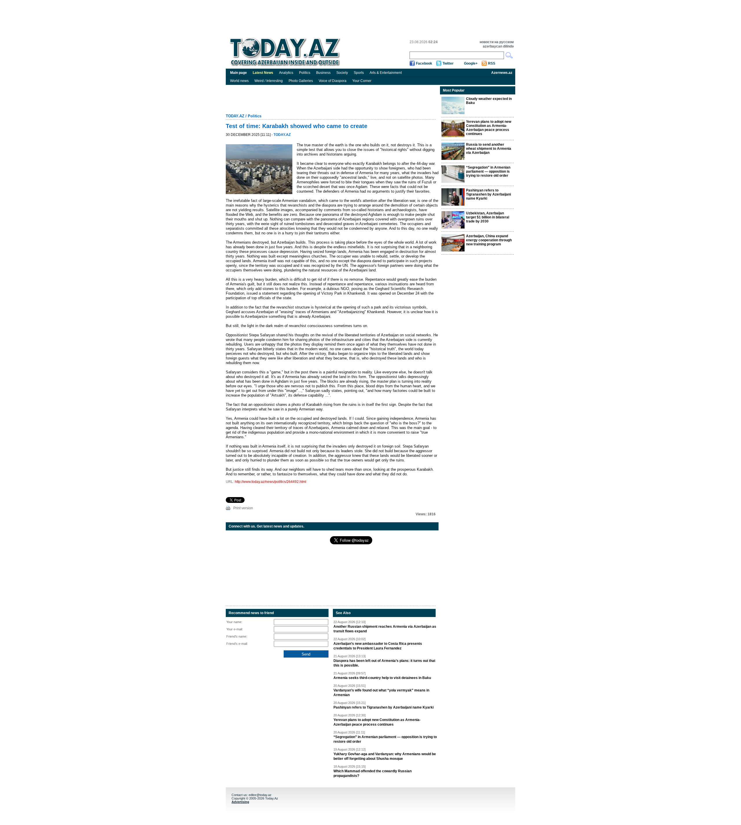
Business (323, 73)
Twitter (448, 63)
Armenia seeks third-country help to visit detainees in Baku (382, 678)
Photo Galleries (301, 81)
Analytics (286, 73)
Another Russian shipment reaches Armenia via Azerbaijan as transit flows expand (384, 629)
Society (342, 73)
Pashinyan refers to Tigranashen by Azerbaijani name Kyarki (383, 707)
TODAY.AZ (235, 116)
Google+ (471, 63)
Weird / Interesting (268, 81)
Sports (359, 73)
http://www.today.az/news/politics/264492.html (270, 482)
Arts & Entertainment (386, 73)
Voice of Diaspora (332, 81)
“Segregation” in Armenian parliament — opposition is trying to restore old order (385, 739)
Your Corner (361, 81)
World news (239, 81)
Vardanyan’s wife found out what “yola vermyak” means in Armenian (381, 692)
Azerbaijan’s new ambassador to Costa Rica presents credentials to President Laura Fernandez (377, 646)
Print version (243, 508)
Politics (304, 73)
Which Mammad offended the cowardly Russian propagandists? (372, 773)
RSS (491, 63)
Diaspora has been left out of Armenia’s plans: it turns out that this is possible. (384, 663)
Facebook (424, 63)
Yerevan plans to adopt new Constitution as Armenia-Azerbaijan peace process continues (377, 722)
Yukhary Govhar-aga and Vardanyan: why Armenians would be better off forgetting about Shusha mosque (384, 756)
